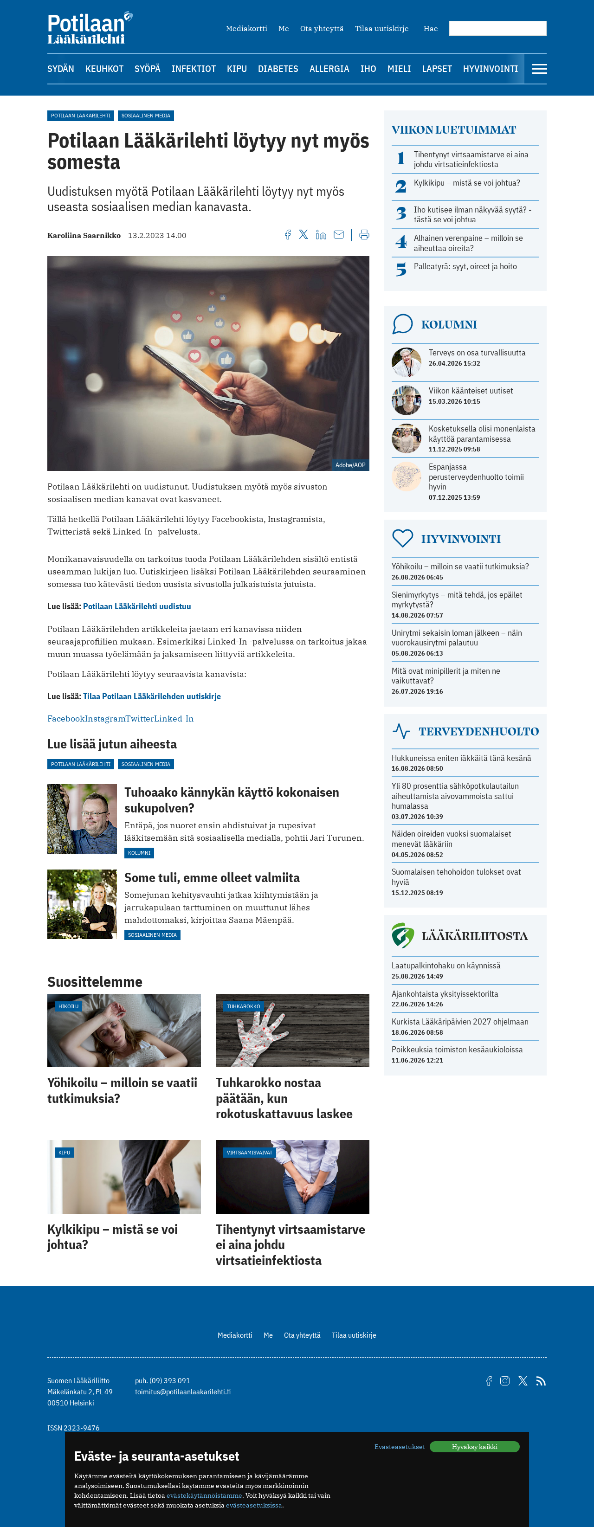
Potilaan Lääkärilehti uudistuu (137, 606)
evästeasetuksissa (254, 1505)
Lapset (437, 68)
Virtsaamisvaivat (249, 1152)
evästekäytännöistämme (204, 1495)
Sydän (60, 68)
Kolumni (139, 852)
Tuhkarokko (243, 1006)
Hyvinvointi (490, 68)
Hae (431, 28)
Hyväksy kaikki (474, 1447)
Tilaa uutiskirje (382, 28)
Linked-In (174, 718)
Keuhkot (104, 68)
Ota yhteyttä (322, 28)
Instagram (105, 718)
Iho (368, 68)
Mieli (399, 68)
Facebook (66, 718)
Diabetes (278, 68)
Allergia (329, 68)
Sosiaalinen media (146, 115)
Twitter (139, 718)
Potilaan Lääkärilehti (80, 115)
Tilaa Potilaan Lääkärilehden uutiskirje (152, 696)
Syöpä (148, 68)
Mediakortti (246, 28)
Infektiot (194, 68)
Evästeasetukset (399, 1447)
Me (283, 28)
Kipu (237, 68)
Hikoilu (68, 1006)
